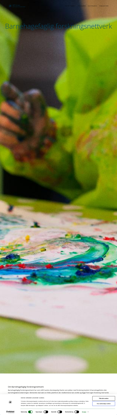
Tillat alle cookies (103, 398)
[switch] (46, 412)
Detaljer (84, 412)
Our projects (92, 6)
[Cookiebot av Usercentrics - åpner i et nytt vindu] (10, 412)
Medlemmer (82, 6)
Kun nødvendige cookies (104, 403)
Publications (104, 6)
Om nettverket (70, 6)
